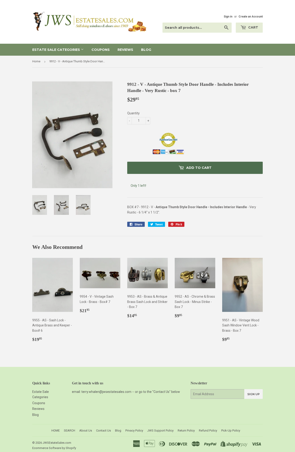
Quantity (133, 113)
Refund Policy (208, 430)
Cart (252, 27)
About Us (85, 430)
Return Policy (186, 430)
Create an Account (251, 16)
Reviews (125, 50)
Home (36, 61)
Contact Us (103, 430)
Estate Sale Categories (56, 50)
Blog (146, 50)
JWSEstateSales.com (57, 442)
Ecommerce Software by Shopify (54, 448)
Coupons (100, 50)
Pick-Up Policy (230, 430)
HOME (55, 430)
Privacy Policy (134, 430)
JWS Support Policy (160, 430)
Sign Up (253, 394)
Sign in (228, 16)
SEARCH (69, 430)
